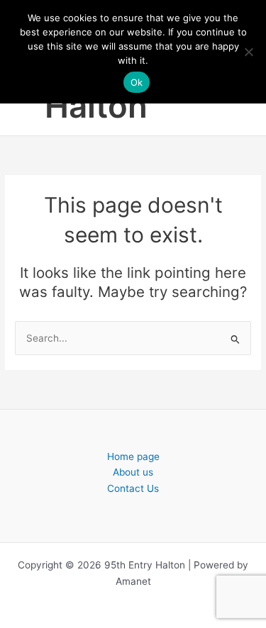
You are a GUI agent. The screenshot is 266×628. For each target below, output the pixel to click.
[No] (248, 52)
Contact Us (133, 488)
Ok (137, 82)
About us (133, 472)
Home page (133, 456)
